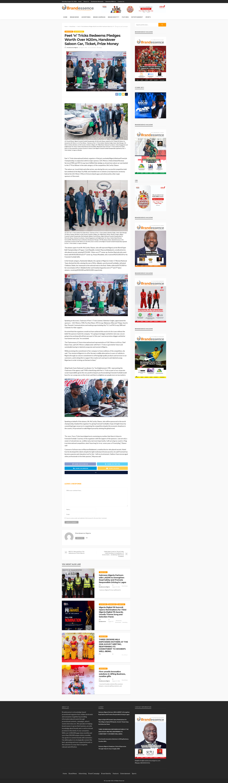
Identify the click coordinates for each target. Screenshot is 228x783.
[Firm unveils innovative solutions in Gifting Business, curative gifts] (78, 679)
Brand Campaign (99, 17)
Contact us (121, 1)
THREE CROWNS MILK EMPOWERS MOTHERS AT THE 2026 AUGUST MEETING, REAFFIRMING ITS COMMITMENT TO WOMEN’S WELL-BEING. (113, 645)
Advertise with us (110, 1)
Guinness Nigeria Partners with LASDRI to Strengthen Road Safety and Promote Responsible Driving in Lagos (112, 578)
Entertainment (137, 17)
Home (79, 1)
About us (86, 1)
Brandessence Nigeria (72, 47)
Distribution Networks (97, 1)
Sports (148, 17)
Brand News (74, 17)
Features (125, 17)
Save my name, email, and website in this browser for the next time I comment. (86, 518)
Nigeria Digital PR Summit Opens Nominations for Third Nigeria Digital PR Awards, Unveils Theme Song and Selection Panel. (112, 612)
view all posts (80, 538)
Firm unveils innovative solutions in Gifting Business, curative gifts (112, 673)
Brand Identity (113, 17)
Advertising (85, 17)
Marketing (121, 604)
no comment (93, 47)
